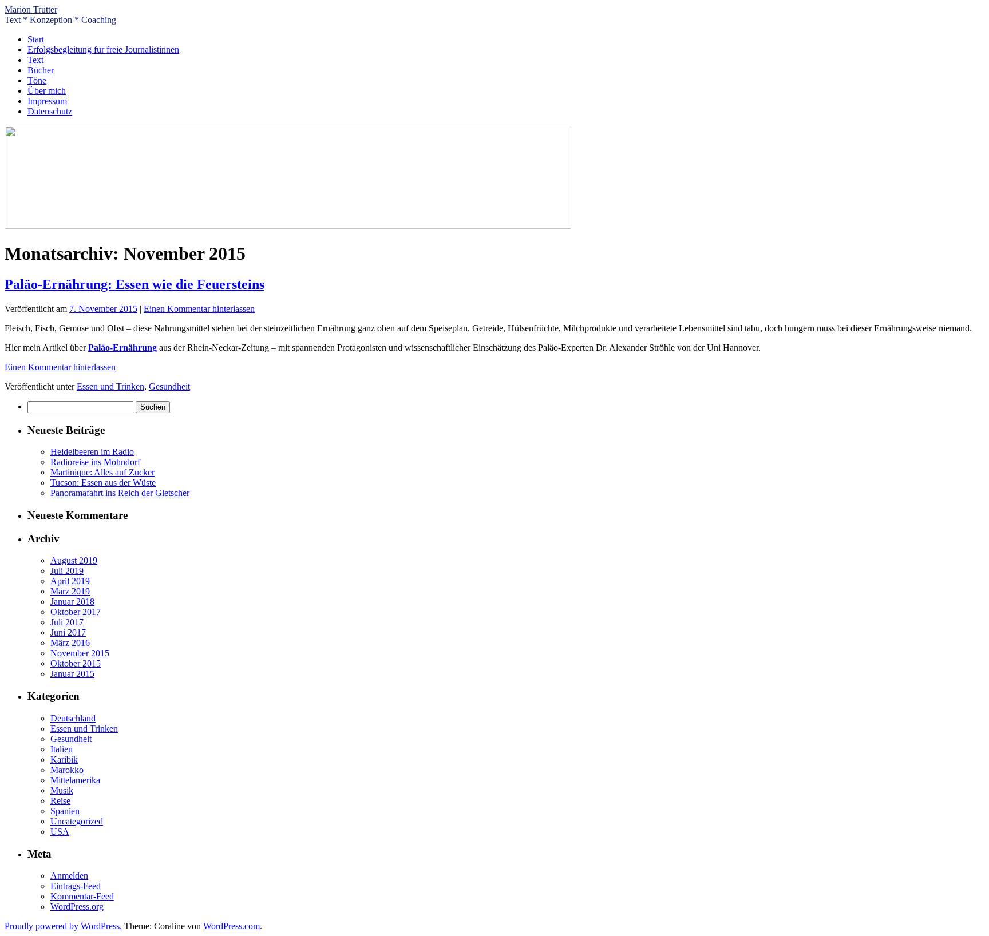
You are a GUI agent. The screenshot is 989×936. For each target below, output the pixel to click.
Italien (61, 749)
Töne (36, 80)
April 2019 (70, 581)
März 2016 (70, 643)
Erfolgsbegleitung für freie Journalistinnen (103, 49)
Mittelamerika (75, 780)
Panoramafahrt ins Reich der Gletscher (119, 493)
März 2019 (70, 591)
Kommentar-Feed (82, 896)
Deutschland (73, 718)
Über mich (46, 91)
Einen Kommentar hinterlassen (199, 309)
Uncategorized (76, 821)
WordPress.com (231, 926)
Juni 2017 (68, 632)
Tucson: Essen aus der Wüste (103, 482)
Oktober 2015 (75, 663)
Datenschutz (49, 111)
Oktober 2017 (75, 612)
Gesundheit (169, 386)
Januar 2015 (72, 674)
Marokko (67, 770)
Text (35, 60)
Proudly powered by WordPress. (63, 926)
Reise (60, 801)
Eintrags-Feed (75, 886)
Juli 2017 (67, 622)
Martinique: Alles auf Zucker (102, 472)
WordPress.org (77, 906)
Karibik (64, 759)
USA (59, 831)
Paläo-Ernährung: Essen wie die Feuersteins (134, 284)
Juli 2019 (67, 571)
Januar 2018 (72, 601)
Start (35, 39)
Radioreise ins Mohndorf (95, 462)
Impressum (47, 101)
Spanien (65, 811)
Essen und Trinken (110, 386)
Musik (61, 790)
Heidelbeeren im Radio (92, 452)
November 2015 (79, 653)
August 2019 (73, 560)
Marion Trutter (31, 9)
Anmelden (69, 876)
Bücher (40, 70)
